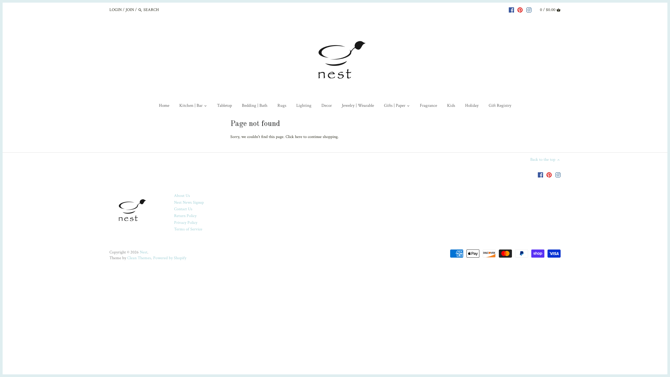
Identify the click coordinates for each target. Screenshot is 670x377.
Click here (294, 137)
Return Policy (185, 216)
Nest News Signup (189, 202)
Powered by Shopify (169, 258)
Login (115, 10)
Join (130, 10)
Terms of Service (188, 229)
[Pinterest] (520, 10)
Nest (143, 252)
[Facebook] (511, 10)
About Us (182, 195)
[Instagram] (529, 10)
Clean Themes (139, 258)
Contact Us (183, 209)
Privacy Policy (185, 222)
